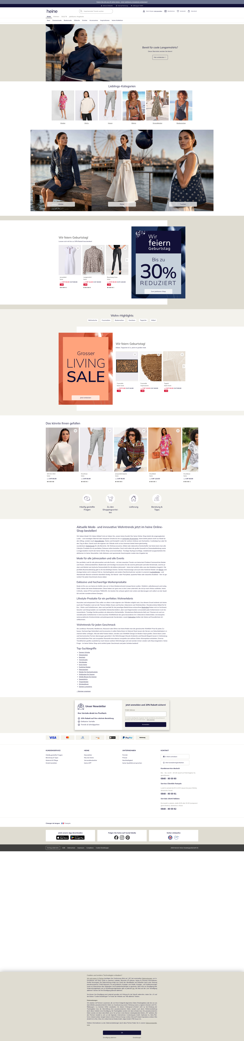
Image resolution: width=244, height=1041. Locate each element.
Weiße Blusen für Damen (88, 677)
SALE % (64, 16)
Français (67, 823)
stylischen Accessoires (130, 538)
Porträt (125, 755)
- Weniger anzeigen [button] (84, 691)
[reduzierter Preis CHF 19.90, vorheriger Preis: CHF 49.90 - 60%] (150, 366)
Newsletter (88, 755)
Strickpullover (84, 684)
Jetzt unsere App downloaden (70, 833)
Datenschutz (71, 848)
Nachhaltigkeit (127, 760)
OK (122, 1033)
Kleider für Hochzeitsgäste (88, 672)
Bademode (68, 20)
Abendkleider (99, 541)
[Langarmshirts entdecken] (84, 52)
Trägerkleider (83, 682)
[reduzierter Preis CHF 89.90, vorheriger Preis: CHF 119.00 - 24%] (117, 260)
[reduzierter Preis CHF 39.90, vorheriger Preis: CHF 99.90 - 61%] (174, 366)
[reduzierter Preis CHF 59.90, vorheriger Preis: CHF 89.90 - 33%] (70, 260)
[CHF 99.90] (130, 450)
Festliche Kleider (85, 667)
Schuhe (84, 20)
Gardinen (132, 320)
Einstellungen (137, 1037)
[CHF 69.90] (62, 450)
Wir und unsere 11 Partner (95, 978)
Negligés (82, 657)
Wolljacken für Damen (87, 674)
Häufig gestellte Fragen (54, 755)
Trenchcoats (83, 660)
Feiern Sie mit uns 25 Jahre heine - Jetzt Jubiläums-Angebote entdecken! (122, 2)
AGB (63, 848)
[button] (126, 260)
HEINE (86, 750)
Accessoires (93, 20)
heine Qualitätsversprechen (132, 763)
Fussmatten (106, 320)
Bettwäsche (92, 320)
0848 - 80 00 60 (168, 778)
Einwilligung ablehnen (109, 1037)
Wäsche (77, 20)
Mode (49, 16)
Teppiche (143, 320)
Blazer (161, 570)
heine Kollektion (117, 20)
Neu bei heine (89, 758)
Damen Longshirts (85, 687)
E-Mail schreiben (170, 757)
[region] (122, 1006)
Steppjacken (83, 655)
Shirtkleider (83, 662)
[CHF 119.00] (164, 450)
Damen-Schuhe (84, 652)
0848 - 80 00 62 (168, 809)
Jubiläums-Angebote (76, 16)
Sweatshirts (83, 679)
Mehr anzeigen (151, 719)
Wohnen (56, 16)
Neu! (48, 20)
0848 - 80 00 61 (168, 793)
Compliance (90, 848)
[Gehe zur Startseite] (52, 11)
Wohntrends (90, 546)
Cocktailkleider (155, 572)
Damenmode (57, 20)
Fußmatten (132, 617)
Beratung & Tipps (52, 758)
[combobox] (100, 11)
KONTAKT (165, 750)
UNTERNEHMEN (129, 750)
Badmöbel (145, 607)
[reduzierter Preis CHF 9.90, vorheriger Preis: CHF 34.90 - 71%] (127, 366)
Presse (124, 758)
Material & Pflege (52, 760)
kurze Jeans (83, 664)
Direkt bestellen (51, 763)
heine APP (87, 763)
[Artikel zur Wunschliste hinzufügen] (78, 248)
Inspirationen (105, 20)
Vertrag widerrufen (53, 848)
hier (133, 988)
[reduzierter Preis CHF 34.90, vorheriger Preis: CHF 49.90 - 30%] (93, 260)
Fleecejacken (83, 669)
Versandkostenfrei (90, 760)
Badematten (119, 320)
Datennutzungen (147, 978)
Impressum (80, 848)
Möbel (153, 320)
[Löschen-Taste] (111, 11)
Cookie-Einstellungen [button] (102, 848)
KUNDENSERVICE (53, 750)
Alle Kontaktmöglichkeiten (174, 763)
